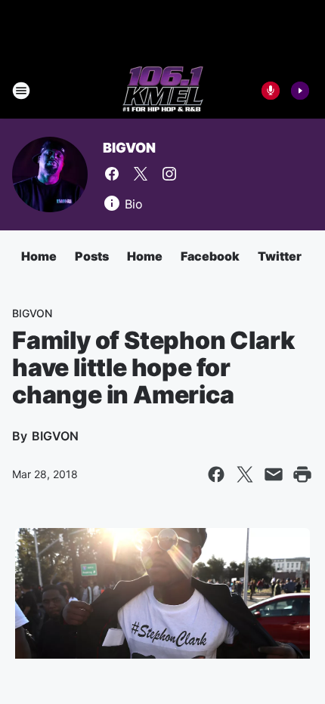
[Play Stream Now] (300, 91)
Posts (92, 256)
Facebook (210, 256)
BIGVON (129, 148)
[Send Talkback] (271, 91)
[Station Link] (162, 90)
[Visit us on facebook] (112, 174)
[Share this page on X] (244, 474)
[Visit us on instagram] (169, 174)
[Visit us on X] (141, 174)
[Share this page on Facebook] (216, 474)
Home (39, 256)
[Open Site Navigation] (21, 91)
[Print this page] (302, 474)
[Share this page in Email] (273, 474)
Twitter (280, 256)
